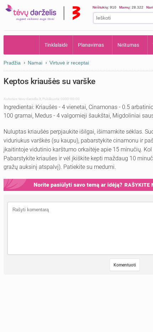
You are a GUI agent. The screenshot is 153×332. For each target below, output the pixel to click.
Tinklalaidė (56, 45)
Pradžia (21, 45)
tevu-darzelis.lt (30, 99)
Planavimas (91, 45)
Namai (35, 63)
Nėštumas (129, 45)
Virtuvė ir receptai (69, 63)
